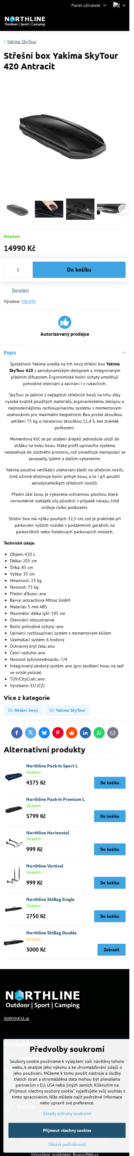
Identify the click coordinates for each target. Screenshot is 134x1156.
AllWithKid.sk (16, 1018)
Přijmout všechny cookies (67, 1130)
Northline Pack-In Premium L (55, 799)
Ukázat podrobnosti (67, 1144)
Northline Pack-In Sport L (52, 765)
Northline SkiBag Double (51, 932)
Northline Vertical (44, 865)
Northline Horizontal (47, 832)
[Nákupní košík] (106, 21)
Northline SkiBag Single (50, 899)
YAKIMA (28, 301)
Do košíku (79, 269)
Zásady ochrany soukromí (67, 1113)
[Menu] (121, 21)
